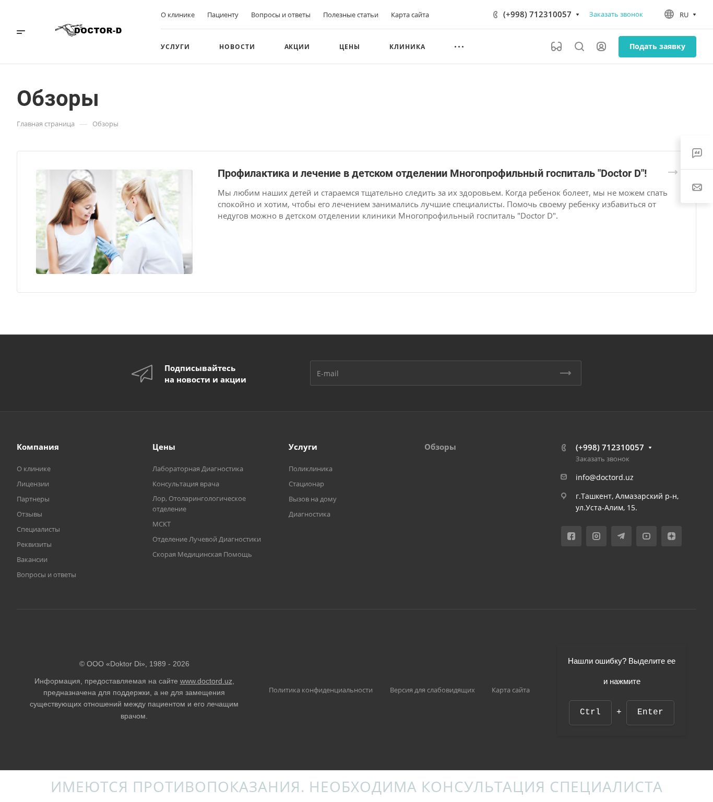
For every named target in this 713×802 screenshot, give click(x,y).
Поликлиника (310, 468)
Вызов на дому (313, 499)
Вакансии (32, 559)
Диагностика (309, 514)
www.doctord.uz (206, 681)
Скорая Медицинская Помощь (202, 554)
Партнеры (33, 499)
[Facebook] (571, 536)
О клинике (34, 468)
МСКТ (161, 524)
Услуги (303, 446)
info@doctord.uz (605, 477)
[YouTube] (646, 536)
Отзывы (29, 514)
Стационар (306, 483)
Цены (163, 446)
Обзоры (440, 446)
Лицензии (33, 483)
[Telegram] (621, 536)
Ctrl (590, 712)
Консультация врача (185, 483)
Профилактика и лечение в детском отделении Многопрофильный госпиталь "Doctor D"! (432, 173)
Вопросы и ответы (46, 574)
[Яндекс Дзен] (671, 536)
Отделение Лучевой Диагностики (206, 539)
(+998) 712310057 (537, 14)
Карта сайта (511, 690)
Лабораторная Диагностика (197, 468)
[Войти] (601, 47)
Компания (38, 446)
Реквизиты (34, 544)
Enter (650, 712)
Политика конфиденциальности (321, 690)
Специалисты (38, 529)
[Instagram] (596, 536)
